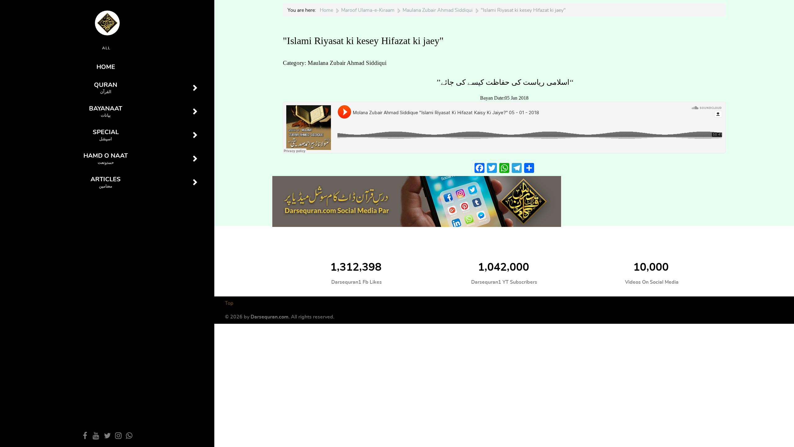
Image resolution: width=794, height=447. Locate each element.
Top (229, 303)
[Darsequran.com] (416, 200)
